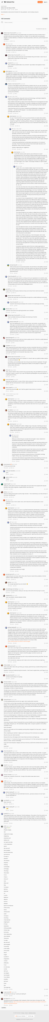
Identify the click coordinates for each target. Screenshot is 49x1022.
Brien (5, 765)
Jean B (7, 289)
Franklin (9, 63)
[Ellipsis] (47, 33)
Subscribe (40, 2)
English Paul (6, 484)
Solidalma (8, 345)
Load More (4, 1007)
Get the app (30, 1016)
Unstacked (4, 6)
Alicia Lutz (8, 370)
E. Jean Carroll (7, 992)
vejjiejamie (8, 595)
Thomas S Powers (8, 774)
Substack (18, 1019)
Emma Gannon (7, 464)
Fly (4, 826)
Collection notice (32, 1012)
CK (6, 44)
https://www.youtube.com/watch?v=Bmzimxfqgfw (19, 641)
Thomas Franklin (7, 681)
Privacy (22, 1012)
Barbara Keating (13, 321)
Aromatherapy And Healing (12, 589)
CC (4, 781)
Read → (2, 14)
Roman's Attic (9, 308)
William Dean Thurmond (9, 32)
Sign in (45, 2)
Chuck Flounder (11, 276)
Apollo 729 (8, 477)
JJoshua (5, 492)
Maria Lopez (8, 387)
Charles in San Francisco (13, 83)
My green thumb (9, 675)
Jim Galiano (10, 410)
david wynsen (9, 71)
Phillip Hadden (7, 665)
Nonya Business (7, 699)
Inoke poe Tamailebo (10, 470)
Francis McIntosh (9, 379)
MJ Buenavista (11, 646)
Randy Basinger (9, 337)
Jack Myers (6, 998)
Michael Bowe (13, 265)
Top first (45, 18)
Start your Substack (21, 1016)
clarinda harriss (9, 574)
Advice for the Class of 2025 (8, 8)
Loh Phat (6, 800)
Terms (26, 1012)
